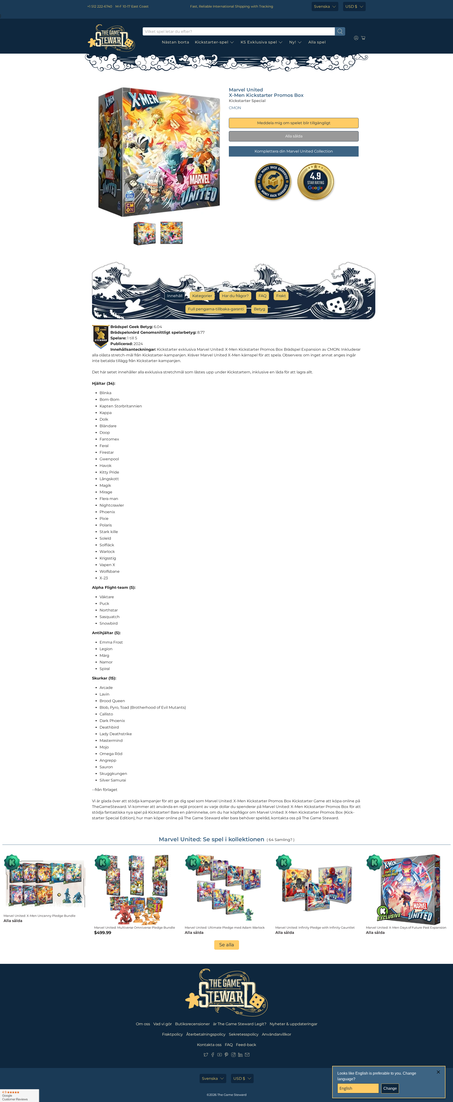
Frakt (281, 296)
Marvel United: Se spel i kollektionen (211, 839)
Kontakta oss (209, 1044)
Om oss (143, 1024)
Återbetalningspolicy (206, 1034)
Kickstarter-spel (211, 42)
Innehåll (174, 296)
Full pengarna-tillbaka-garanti (216, 309)
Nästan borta (175, 42)
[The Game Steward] (111, 38)
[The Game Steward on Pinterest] (226, 1055)
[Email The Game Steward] (247, 1055)
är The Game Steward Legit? (239, 1024)
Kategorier (202, 296)
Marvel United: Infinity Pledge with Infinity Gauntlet (315, 927)
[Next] (216, 152)
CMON (235, 108)
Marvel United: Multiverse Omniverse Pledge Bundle (134, 927)
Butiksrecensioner (192, 1024)
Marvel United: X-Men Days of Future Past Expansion (406, 927)
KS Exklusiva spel (259, 42)
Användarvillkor (276, 1034)
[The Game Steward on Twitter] (206, 1055)
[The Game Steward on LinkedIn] (240, 1055)
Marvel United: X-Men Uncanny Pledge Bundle (40, 916)
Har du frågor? (235, 296)
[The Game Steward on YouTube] (219, 1055)
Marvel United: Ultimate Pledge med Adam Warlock (225, 927)
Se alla (226, 945)
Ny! (292, 42)
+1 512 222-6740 (99, 6)
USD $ (351, 6)
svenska (322, 6)
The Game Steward (232, 1095)
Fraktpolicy (172, 1034)
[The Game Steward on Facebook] (212, 1055)
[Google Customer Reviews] (19, 1095)
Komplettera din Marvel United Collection (294, 151)
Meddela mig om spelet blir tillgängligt (294, 123)
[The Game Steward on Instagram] (233, 1055)
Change (390, 1088)
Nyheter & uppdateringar (293, 1024)
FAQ (262, 296)
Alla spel (317, 42)
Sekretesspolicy (244, 1034)
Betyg (259, 309)
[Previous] (102, 152)
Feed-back (246, 1044)
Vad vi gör (162, 1024)
